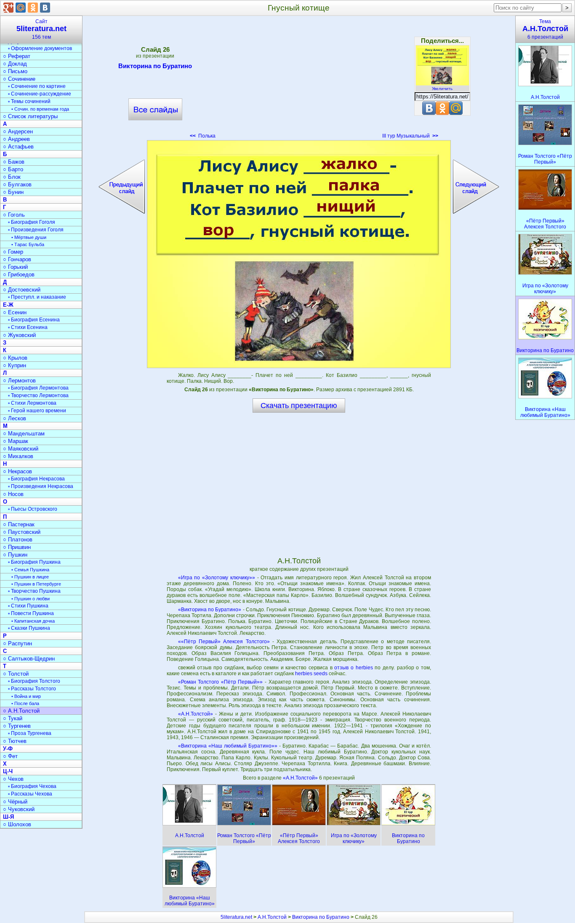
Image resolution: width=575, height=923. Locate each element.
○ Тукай (12, 718)
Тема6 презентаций (545, 29)
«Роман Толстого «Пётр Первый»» (220, 682)
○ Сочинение (19, 79)
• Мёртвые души (28, 237)
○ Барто (13, 169)
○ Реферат (16, 56)
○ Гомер (13, 252)
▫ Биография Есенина (34, 320)
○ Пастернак (19, 524)
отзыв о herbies (353, 668)
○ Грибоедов (19, 274)
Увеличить (442, 88)
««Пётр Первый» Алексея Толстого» (224, 642)
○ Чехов (13, 779)
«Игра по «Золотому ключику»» (216, 578)
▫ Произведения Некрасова (40, 486)
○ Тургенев (17, 726)
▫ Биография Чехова (32, 786)
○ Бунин (13, 192)
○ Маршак (15, 441)
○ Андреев (16, 139)
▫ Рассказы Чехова (30, 794)
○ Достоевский (21, 289)
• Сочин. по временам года (40, 108)
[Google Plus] (8, 8)
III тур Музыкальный (410, 136)
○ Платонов (17, 539)
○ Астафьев (18, 146)
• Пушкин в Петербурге (36, 583)
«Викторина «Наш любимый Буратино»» (227, 746)
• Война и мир (26, 696)
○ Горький (15, 267)
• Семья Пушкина (30, 569)
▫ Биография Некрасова (36, 479)
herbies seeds (311, 673)
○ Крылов (15, 358)
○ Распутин (17, 643)
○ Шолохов (17, 824)
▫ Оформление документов (40, 48)
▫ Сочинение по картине (37, 86)
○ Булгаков (17, 184)
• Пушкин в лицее (30, 576)
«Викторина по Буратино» (210, 610)
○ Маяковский (20, 449)
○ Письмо (15, 71)
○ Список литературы (30, 116)
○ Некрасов (17, 471)
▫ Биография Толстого (34, 681)
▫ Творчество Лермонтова (38, 395)
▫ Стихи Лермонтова (32, 403)
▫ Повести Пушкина (31, 613)
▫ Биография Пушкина (34, 562)
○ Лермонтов (19, 380)
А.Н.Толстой (272, 917)
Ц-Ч (8, 771)
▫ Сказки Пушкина (29, 628)
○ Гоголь (14, 215)
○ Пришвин (17, 547)
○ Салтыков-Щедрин (29, 658)
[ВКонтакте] (45, 8)
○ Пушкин (15, 555)
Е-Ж (8, 305)
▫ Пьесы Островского (32, 509)
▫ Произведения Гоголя (36, 230)
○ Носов (13, 494)
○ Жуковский (19, 335)
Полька (203, 136)
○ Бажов (13, 162)
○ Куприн (14, 365)
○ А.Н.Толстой (21, 711)
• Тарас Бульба (27, 244)
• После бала (25, 703)
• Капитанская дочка (33, 620)
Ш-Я (8, 817)
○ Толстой (16, 674)
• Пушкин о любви (30, 598)
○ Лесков (14, 418)
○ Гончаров (17, 259)
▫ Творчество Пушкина (34, 591)
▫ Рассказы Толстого (32, 689)
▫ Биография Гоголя (31, 222)
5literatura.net (236, 917)
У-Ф (8, 748)
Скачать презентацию (299, 405)
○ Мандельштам (24, 433)
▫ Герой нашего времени (37, 411)
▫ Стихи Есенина (28, 327)
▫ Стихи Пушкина (28, 606)
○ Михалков (18, 456)
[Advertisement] (299, 80)
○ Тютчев (15, 741)
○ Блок (12, 177)
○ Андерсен (18, 131)
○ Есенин (15, 312)
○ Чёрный (15, 801)
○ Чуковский (19, 809)
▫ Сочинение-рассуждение (39, 94)
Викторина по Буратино (155, 65)
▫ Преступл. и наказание (37, 297)
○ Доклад (15, 64)
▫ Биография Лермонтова (38, 388)
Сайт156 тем (41, 29)
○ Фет (10, 756)
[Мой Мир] (21, 8)
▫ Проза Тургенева (29, 733)
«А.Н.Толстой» (195, 714)
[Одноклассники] (33, 8)
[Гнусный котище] (299, 254)
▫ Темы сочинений (29, 101)
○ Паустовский (21, 532)
